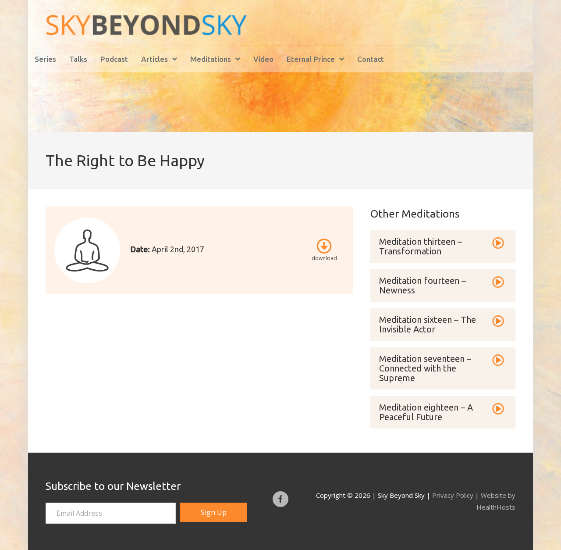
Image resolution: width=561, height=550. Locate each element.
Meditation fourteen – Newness (422, 285)
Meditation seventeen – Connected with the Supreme (425, 368)
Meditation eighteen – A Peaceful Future (426, 412)
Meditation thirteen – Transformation (420, 246)
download (324, 258)
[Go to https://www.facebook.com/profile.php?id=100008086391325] (280, 499)
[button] (213, 512)
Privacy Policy (452, 495)
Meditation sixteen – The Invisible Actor (427, 324)
